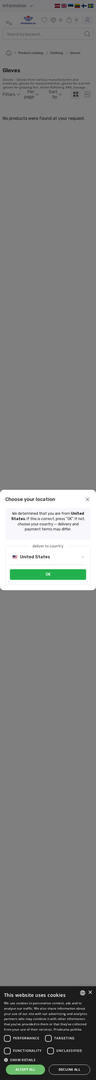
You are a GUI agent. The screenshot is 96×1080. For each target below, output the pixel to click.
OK (48, 574)
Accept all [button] (25, 1069)
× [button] (90, 992)
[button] (48, 1059)
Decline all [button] (69, 1069)
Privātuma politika (68, 1029)
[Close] (87, 499)
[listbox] (82, 993)
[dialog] (48, 1033)
